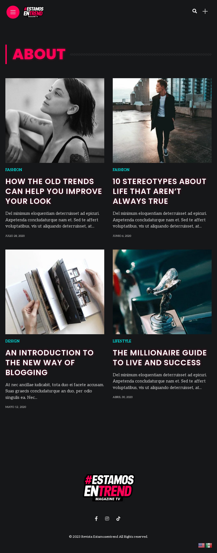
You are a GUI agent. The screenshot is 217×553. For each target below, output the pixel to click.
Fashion (13, 170)
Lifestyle (122, 341)
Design (12, 341)
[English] (201, 545)
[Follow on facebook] (97, 519)
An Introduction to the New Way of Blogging (49, 362)
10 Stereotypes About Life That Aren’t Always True (160, 191)
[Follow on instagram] (108, 519)
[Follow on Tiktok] (119, 519)
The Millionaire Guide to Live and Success (160, 357)
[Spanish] (209, 545)
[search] (194, 11)
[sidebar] (205, 11)
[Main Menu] (13, 12)
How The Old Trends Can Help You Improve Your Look (53, 191)
